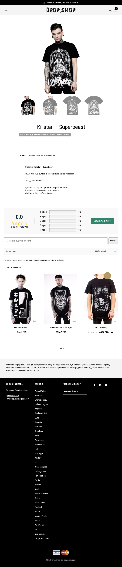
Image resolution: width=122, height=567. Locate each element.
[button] (6, 10)
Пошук (113, 240)
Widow (38, 520)
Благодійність (41, 400)
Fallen (37, 435)
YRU (36, 529)
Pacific (37, 480)
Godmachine (40, 444)
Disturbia (38, 426)
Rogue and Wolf (41, 494)
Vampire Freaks (41, 516)
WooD (37, 511)
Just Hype (39, 453)
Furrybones (39, 440)
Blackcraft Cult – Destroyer (61, 327)
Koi (36, 462)
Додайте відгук (102, 220)
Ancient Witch (40, 391)
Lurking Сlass (40, 471)
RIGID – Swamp (101, 327)
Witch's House (40, 525)
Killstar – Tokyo (20, 327)
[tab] (23, 156)
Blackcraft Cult (41, 413)
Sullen (37, 498)
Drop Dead (39, 431)
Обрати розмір (34, 321)
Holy (36, 449)
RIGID (37, 489)
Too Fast (38, 507)
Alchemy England (41, 404)
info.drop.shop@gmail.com (18, 399)
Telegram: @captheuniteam (17, 390)
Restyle (38, 484)
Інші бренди (40, 534)
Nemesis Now (40, 476)
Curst (37, 418)
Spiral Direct (40, 502)
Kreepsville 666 (41, 467)
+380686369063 (12, 396)
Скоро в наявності (43, 538)
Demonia (38, 422)
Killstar (38, 458)
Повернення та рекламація (41, 156)
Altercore (38, 409)
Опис (22, 156)
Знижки (38, 395)
